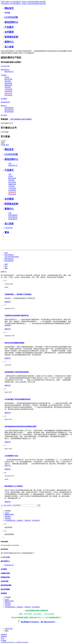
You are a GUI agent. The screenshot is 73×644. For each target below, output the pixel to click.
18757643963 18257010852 (21, 119)
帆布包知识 (15, 257)
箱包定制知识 (9, 255)
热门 (6, 266)
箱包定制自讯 (9, 259)
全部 (9, 163)
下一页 (12, 505)
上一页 (3, 505)
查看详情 (8, 302)
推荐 (6, 264)
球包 (9, 257)
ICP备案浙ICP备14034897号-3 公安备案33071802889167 (14, 642)
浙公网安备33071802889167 (30, 622)
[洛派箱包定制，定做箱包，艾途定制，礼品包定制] (22, 520)
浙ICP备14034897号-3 (48, 622)
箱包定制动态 (9, 261)
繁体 (3, 142)
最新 (6, 268)
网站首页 (9, 149)
